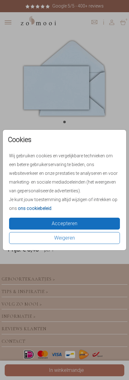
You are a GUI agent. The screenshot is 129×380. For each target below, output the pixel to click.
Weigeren (64, 238)
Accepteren (64, 223)
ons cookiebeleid (34, 208)
